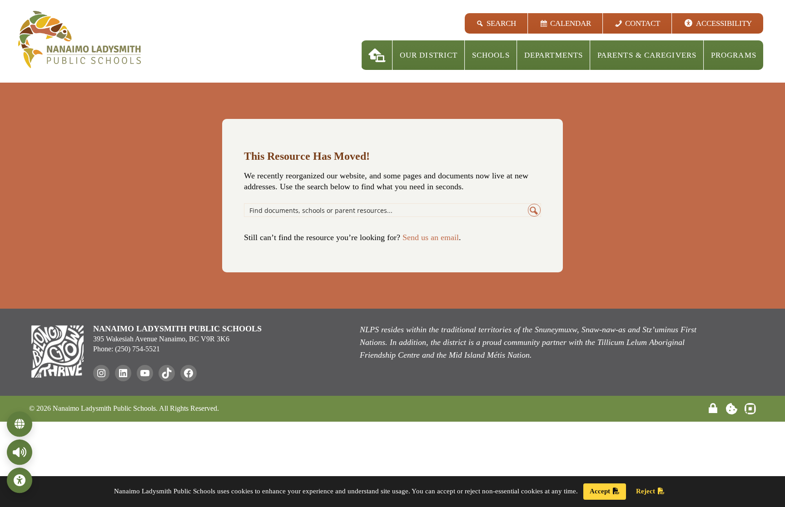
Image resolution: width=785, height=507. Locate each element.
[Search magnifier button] (534, 210)
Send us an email (430, 237)
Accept (600, 491)
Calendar (570, 23)
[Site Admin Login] (713, 408)
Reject (645, 491)
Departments (553, 55)
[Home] (377, 55)
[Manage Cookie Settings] (731, 408)
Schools (491, 55)
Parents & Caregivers (646, 55)
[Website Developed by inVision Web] (750, 412)
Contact (642, 23)
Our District (428, 55)
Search (501, 23)
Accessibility (724, 23)
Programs (733, 55)
